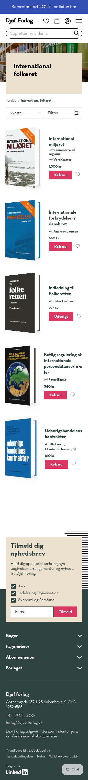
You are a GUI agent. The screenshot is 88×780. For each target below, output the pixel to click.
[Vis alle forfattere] (74, 449)
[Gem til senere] (78, 175)
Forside (11, 101)
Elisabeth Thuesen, (58, 449)
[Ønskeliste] (46, 21)
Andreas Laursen (66, 231)
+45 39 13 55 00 (20, 715)
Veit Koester (62, 160)
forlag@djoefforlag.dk (24, 722)
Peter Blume (57, 380)
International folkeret (36, 100)
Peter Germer (63, 301)
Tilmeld (65, 611)
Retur (41, 756)
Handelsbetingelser (19, 756)
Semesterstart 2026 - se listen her (44, 7)
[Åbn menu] (79, 21)
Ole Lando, (57, 444)
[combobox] (40, 33)
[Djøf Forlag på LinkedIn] (17, 772)
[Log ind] (68, 21)
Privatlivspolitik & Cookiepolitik (28, 751)
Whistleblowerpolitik (63, 756)
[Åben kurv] (57, 21)
